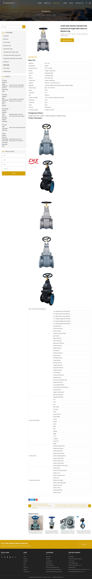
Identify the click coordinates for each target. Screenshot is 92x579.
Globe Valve (49, 14)
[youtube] (10, 557)
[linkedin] (5, 557)
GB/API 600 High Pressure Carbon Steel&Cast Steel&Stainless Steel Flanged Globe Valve (41, 505)
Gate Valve (6, 61)
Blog (71, 3)
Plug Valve (6, 36)
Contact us (79, 3)
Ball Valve (5, 39)
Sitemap (25, 569)
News (65, 3)
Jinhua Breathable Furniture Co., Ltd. (76, 571)
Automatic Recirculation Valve (10, 52)
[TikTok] (15, 557)
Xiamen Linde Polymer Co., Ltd (75, 565)
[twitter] (7, 557)
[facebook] (2, 557)
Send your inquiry (67, 40)
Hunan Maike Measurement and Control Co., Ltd (79, 569)
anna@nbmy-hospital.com (57, 577)
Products (56, 3)
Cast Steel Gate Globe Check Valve (11, 55)
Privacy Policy (26, 571)
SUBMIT (14, 173)
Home (39, 3)
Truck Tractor (71, 561)
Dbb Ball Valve (7, 71)
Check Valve (6, 68)
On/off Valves (6, 42)
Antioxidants (71, 556)
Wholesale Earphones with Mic (75, 558)
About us (47, 3)
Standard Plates (71, 567)
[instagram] (13, 557)
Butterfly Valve (7, 45)
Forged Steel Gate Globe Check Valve (12, 58)
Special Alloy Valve (8, 49)
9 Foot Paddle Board (73, 563)
